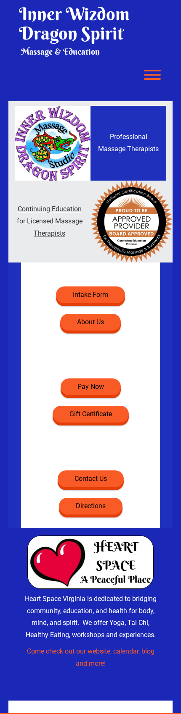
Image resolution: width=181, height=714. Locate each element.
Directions (91, 506)
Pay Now (90, 387)
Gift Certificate (90, 414)
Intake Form (90, 295)
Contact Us (91, 479)
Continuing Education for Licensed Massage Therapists (50, 221)
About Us (90, 322)
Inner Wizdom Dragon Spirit (74, 23)
